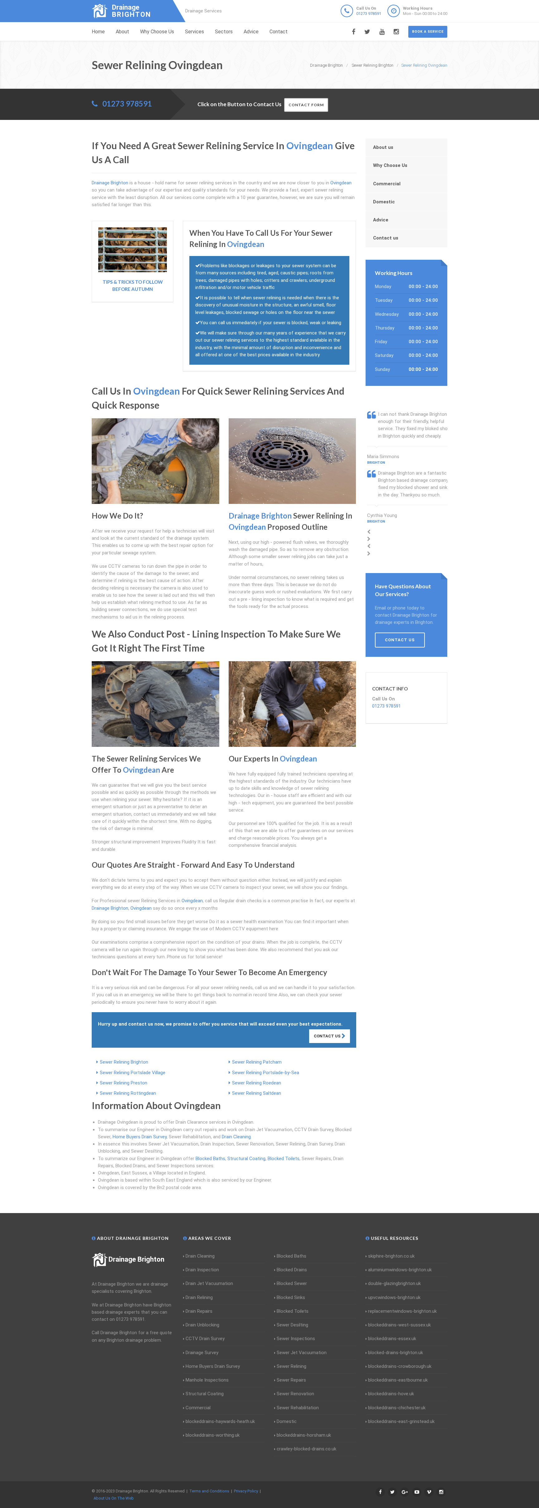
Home (98, 32)
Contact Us (328, 1036)
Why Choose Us (157, 32)
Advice (251, 32)
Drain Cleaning (236, 1137)
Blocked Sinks (291, 1297)
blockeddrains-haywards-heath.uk (220, 1421)
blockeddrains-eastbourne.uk (398, 1380)
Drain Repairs (199, 1311)
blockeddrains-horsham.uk (304, 1435)
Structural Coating (246, 1158)
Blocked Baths (210, 1158)
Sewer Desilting (292, 1325)
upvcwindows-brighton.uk (394, 1297)
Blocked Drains (292, 1270)
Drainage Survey (202, 1352)
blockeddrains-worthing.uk (213, 1435)
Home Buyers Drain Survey (140, 1137)
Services (194, 32)
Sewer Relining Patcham (257, 1062)
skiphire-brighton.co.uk (391, 1256)
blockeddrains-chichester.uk (396, 1408)
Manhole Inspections (207, 1380)
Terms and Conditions (209, 1491)
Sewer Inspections (296, 1338)
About (122, 32)
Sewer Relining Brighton (124, 1062)
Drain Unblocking (202, 1325)
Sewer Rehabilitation (298, 1408)
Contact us (385, 238)
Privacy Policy (246, 1491)
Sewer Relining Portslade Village (132, 1072)
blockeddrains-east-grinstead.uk (401, 1421)
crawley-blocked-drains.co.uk (306, 1449)
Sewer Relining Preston (123, 1083)
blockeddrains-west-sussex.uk (399, 1325)
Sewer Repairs (291, 1380)
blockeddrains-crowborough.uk (399, 1366)
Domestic (384, 202)
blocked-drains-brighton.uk (395, 1352)
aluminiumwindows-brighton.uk (400, 1270)
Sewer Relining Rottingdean (128, 1093)
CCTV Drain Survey (205, 1338)
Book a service (428, 32)
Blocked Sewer (292, 1283)
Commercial (387, 184)
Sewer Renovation (295, 1394)
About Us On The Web (114, 1498)
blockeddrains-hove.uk (391, 1394)
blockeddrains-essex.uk (392, 1338)
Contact (279, 32)
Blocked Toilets (283, 1158)
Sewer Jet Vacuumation (302, 1352)
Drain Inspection (202, 1270)
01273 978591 (368, 13)
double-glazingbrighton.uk (394, 1283)
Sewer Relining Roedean (256, 1083)
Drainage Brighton (136, 1259)
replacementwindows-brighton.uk (402, 1311)
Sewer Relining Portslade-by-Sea (265, 1072)
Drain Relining (199, 1297)
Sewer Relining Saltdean (256, 1093)
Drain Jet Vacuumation (209, 1283)
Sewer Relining (291, 1366)
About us (383, 147)
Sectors (224, 32)
